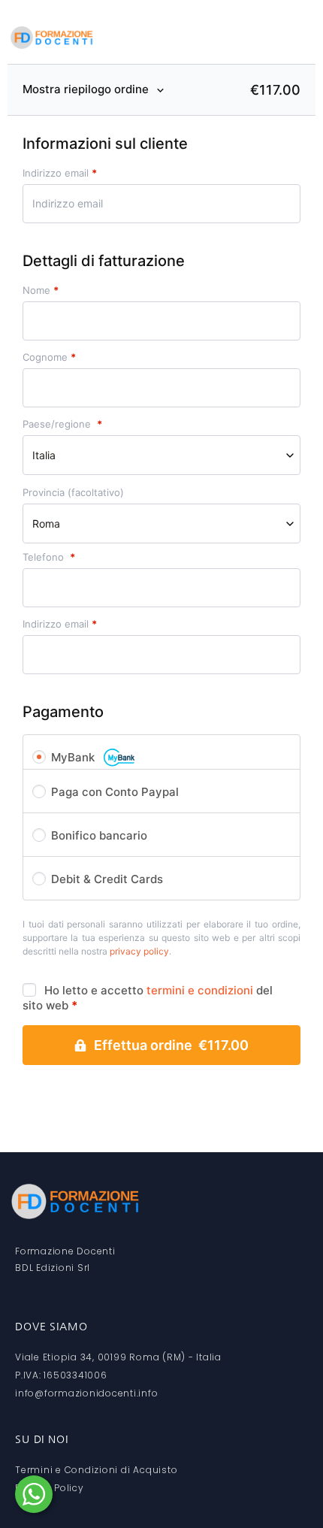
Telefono (49, 557)
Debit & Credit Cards (107, 879)
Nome (41, 290)
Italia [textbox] (44, 455)
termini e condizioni (199, 990)
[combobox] (161, 455)
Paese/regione (62, 424)
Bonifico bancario (99, 835)
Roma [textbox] (46, 523)
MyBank (74, 757)
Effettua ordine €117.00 (171, 1045)
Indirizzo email (60, 173)
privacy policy (139, 951)
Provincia (73, 493)
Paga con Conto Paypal (115, 792)
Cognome (49, 357)
